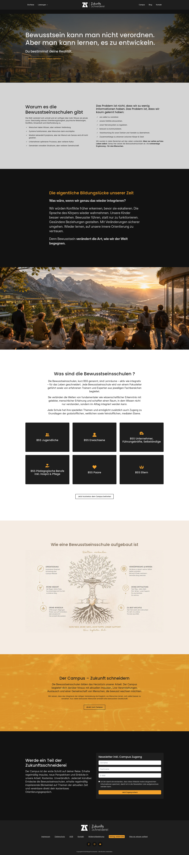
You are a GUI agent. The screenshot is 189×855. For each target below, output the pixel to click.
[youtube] (100, 844)
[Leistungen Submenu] (48, 5)
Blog (150, 5)
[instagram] (94, 844)
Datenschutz (60, 837)
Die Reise (30, 5)
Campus (142, 5)
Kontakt (159, 5)
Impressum (45, 837)
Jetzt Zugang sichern (130, 792)
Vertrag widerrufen (116, 837)
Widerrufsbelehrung (96, 837)
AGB (71, 837)
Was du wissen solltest (138, 837)
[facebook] (89, 844)
